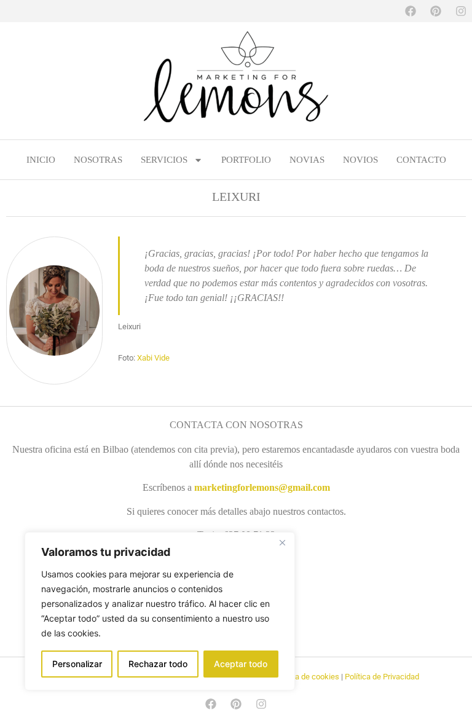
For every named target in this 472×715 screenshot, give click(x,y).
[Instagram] (461, 11)
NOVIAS (306, 160)
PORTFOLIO (246, 160)
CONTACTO (421, 160)
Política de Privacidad (382, 676)
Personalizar (77, 663)
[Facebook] (410, 11)
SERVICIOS (164, 160)
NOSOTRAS (98, 160)
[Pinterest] (436, 11)
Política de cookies (306, 676)
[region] (160, 611)
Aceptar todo (240, 663)
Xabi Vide (153, 357)
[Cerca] (282, 542)
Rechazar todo (157, 663)
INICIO (40, 160)
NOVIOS (360, 160)
